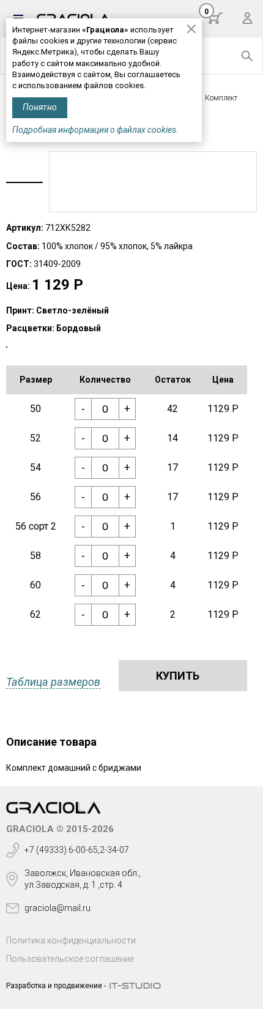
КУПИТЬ (177, 675)
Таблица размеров (53, 681)
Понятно (40, 107)
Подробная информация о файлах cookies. (95, 130)
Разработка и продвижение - (56, 985)
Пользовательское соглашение (70, 959)
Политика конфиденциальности (71, 940)
